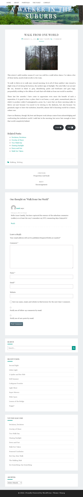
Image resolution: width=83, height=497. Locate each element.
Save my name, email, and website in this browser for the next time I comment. (41, 302)
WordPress (47, 493)
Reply (13, 223)
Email (12, 282)
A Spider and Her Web (17, 374)
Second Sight (14, 365)
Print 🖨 (58, 127)
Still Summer (14, 379)
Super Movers (14, 392)
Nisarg (62, 493)
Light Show (13, 388)
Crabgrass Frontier (16, 383)
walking (13, 162)
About (16, 3)
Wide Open (13, 397)
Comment (14, 243)
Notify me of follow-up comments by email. (26, 310)
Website (13, 292)
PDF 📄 (70, 127)
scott (18, 208)
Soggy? (11, 406)
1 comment (57, 39)
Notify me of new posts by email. (22, 318)
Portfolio (26, 3)
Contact (47, 3)
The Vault (36, 3)
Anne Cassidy (44, 39)
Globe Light (13, 370)
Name (12, 273)
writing (19, 162)
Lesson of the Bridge (16, 401)
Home (9, 3)
